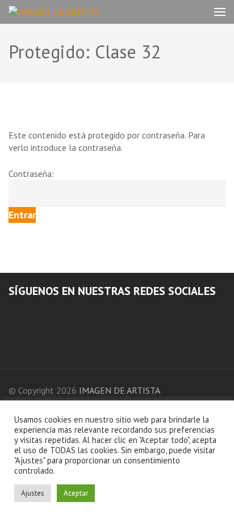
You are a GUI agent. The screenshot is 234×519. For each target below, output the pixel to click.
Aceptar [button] (76, 493)
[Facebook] (12, 312)
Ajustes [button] (32, 493)
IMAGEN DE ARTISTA (119, 390)
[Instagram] (27, 312)
